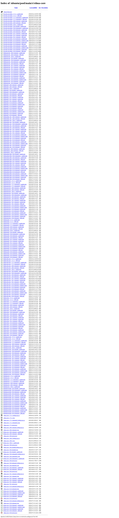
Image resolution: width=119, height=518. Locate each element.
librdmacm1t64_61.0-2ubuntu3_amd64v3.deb (15, 402)
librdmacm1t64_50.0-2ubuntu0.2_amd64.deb (15, 390)
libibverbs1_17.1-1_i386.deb (11, 299)
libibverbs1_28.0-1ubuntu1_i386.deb (13, 307)
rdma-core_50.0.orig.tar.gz (10, 460)
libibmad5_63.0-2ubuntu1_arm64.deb (13, 113)
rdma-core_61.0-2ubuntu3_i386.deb (13, 496)
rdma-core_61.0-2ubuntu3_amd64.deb (13, 491)
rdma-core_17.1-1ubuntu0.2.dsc (12, 422)
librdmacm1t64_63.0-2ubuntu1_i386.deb (14, 413)
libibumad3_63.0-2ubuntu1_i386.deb (13, 257)
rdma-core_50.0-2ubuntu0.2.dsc (12, 456)
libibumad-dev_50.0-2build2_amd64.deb (14, 193)
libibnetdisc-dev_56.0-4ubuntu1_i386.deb (14, 127)
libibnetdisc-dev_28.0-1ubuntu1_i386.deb (14, 118)
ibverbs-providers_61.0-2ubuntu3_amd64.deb (15, 39)
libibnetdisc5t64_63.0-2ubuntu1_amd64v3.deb (16, 175)
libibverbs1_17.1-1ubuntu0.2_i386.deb (14, 303)
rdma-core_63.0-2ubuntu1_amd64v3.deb (14, 507)
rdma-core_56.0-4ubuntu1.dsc (11, 465)
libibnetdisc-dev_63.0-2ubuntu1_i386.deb (14, 147)
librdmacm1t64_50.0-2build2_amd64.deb (14, 388)
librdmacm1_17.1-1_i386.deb (11, 378)
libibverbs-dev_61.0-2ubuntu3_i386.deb (14, 289)
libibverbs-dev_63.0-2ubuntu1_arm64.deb (14, 294)
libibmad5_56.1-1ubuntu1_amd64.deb (13, 97)
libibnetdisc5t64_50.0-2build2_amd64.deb (14, 154)
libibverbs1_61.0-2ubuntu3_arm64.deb (14, 326)
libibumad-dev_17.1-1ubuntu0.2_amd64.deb (15, 184)
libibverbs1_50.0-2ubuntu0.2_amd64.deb (14, 312)
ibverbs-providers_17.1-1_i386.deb (13, 15)
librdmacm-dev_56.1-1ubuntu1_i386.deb (14, 360)
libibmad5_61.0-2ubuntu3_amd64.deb (13, 102)
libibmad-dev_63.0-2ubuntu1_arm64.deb (14, 81)
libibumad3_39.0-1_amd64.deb (12, 230)
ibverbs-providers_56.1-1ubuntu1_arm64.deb (15, 35)
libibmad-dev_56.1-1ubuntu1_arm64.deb (14, 67)
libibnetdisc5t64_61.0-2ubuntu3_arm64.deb (15, 170)
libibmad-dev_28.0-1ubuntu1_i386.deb (14, 55)
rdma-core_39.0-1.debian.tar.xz (12, 438)
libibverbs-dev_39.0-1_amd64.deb (12, 269)
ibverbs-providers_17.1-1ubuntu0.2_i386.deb (15, 19)
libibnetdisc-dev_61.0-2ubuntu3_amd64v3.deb (16, 136)
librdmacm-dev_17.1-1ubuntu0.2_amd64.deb (15, 340)
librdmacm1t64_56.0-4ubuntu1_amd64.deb (15, 392)
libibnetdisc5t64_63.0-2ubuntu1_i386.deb (14, 179)
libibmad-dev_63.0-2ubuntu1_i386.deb (14, 83)
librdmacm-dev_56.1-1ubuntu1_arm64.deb (15, 358)
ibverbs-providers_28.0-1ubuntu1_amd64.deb (15, 21)
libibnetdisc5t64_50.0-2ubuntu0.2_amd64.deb (15, 156)
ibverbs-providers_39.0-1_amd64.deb (13, 24)
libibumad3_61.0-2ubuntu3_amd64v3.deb (14, 246)
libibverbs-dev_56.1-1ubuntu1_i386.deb (14, 282)
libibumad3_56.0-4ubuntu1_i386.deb (13, 237)
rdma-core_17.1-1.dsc (9, 418)
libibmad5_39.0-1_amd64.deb (11, 88)
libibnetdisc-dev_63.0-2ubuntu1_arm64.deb (15, 145)
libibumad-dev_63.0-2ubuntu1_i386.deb (14, 218)
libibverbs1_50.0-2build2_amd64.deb (13, 310)
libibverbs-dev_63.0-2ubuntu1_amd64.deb (14, 291)
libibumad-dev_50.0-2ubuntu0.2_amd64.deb (15, 195)
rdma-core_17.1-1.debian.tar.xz (12, 415)
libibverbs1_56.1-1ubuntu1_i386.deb (13, 321)
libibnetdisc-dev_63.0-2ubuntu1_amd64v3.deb (16, 143)
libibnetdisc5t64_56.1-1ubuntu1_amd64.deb (15, 161)
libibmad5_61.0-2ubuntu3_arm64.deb (13, 106)
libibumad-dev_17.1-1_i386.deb (12, 182)
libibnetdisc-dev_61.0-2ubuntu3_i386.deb (14, 140)
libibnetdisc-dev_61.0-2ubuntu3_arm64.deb (15, 138)
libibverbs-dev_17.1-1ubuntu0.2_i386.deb (14, 264)
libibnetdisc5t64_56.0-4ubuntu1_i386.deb (14, 159)
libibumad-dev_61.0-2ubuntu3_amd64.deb (15, 205)
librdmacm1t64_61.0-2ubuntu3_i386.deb (14, 406)
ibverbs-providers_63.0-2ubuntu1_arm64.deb (15, 49)
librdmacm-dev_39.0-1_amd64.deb (13, 347)
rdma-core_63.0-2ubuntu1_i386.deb (13, 510)
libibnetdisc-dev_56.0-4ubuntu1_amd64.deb (15, 126)
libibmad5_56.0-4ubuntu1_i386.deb (13, 95)
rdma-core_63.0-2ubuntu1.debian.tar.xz (14, 501)
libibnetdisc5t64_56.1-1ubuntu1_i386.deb (14, 165)
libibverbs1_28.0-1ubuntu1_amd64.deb (14, 305)
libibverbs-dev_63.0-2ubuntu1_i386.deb (14, 296)
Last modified (33, 7)
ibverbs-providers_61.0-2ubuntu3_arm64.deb (15, 42)
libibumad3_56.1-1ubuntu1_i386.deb (13, 243)
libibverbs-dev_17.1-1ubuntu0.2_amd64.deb (15, 262)
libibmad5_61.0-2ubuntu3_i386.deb (13, 108)
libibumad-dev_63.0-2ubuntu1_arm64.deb (14, 216)
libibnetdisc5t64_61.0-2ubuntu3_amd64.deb (15, 166)
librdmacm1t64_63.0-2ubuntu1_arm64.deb (15, 411)
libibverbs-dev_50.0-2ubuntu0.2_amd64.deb (15, 273)
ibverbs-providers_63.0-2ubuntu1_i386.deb (15, 51)
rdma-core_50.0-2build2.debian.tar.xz (13, 447)
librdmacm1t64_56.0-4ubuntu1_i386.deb (14, 394)
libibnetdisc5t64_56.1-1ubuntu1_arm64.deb (15, 163)
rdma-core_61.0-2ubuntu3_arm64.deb (13, 494)
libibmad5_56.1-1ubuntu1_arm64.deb (13, 99)
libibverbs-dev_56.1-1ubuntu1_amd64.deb (14, 278)
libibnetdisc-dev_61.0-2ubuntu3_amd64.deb (15, 134)
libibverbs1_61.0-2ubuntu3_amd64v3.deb (14, 324)
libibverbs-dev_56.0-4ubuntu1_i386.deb (14, 276)
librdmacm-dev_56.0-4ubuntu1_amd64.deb (15, 353)
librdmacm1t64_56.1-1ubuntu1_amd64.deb (15, 395)
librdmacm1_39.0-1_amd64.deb (12, 386)
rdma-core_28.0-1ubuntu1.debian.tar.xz (14, 427)
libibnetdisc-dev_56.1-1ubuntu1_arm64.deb (15, 131)
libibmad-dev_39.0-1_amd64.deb (12, 56)
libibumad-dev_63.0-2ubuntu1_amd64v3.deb (15, 214)
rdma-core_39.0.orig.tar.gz (10, 445)
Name (16, 7)
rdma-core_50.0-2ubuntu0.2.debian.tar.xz (14, 454)
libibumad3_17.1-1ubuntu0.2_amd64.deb (14, 223)
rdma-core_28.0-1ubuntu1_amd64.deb (13, 432)
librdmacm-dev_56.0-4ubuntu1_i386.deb (14, 354)
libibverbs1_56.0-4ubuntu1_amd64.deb (14, 314)
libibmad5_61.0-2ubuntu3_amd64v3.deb (14, 104)
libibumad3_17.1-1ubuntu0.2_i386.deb (14, 225)
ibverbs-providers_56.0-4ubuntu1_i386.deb (15, 31)
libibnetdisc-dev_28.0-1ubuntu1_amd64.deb (15, 117)
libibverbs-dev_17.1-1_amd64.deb (12, 259)
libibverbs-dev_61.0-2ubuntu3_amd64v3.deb (15, 285)
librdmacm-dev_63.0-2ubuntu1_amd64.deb (15, 369)
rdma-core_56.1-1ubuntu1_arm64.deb (13, 480)
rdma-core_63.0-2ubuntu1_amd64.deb (13, 505)
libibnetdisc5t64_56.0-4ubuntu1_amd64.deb (15, 157)
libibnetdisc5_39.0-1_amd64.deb (12, 152)
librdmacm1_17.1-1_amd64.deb (12, 376)
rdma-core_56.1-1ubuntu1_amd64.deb (13, 478)
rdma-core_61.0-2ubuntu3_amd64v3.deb (14, 492)
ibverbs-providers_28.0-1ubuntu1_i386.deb (15, 23)
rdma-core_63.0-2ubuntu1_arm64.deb (13, 509)
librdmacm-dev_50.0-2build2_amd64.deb (14, 349)
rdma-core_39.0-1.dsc (9, 441)
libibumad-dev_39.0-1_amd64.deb (12, 191)
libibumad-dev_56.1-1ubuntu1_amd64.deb (15, 200)
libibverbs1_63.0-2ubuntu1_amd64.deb (14, 330)
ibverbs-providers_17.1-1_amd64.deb (13, 14)
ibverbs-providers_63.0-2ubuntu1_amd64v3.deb (16, 47)
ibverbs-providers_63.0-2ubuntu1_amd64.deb (15, 46)
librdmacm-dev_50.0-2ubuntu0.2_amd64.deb (15, 351)
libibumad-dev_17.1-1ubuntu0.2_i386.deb (14, 186)
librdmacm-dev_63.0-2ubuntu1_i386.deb (14, 374)
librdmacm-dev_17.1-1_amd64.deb (13, 337)
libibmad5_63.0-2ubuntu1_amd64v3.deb (14, 111)
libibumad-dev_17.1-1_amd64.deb (12, 181)
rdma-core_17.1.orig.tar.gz (10, 425)
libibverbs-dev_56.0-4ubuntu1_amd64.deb (14, 275)
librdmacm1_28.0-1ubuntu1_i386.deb (13, 385)
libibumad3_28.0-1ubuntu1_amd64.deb (14, 227)
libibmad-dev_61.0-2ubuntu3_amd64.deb (14, 70)
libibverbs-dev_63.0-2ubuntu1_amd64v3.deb (15, 292)
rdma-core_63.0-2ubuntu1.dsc (11, 503)
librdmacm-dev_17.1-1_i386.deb (12, 339)
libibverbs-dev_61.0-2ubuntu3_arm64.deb (14, 287)
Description (44, 7)
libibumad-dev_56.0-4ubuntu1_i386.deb (14, 198)
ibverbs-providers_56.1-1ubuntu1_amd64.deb (15, 33)
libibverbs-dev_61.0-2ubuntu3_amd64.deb (14, 283)
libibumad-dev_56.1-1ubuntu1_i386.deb (14, 204)
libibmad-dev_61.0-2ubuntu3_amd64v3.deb (15, 72)
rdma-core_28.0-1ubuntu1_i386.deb (13, 434)
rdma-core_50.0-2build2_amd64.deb (13, 452)
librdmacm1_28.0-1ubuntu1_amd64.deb (14, 383)
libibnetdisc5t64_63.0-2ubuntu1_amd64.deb (15, 173)
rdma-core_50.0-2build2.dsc (11, 450)
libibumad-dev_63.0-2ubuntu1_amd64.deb (15, 212)
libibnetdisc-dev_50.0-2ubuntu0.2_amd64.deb (15, 124)
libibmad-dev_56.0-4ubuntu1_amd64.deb (14, 62)
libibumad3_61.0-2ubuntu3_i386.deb (13, 250)
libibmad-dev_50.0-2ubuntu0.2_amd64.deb (15, 60)
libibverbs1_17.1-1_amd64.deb (12, 298)
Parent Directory (8, 12)
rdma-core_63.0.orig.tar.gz (10, 512)
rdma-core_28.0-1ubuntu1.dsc (11, 430)
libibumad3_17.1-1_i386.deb (11, 221)
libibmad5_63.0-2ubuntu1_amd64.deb (13, 110)
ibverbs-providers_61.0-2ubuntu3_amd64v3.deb (16, 40)
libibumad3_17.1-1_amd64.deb (12, 220)
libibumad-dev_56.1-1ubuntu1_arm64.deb (14, 202)
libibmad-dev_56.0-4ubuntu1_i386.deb (14, 63)
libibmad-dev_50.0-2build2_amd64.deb (14, 58)
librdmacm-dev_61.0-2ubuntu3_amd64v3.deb (15, 363)
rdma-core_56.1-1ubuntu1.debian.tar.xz (14, 474)
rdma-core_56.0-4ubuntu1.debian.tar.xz (14, 463)
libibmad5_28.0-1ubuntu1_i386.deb (13, 86)
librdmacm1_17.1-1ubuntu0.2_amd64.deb (14, 379)
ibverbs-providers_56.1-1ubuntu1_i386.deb (15, 37)
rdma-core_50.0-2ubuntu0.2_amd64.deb (14, 458)
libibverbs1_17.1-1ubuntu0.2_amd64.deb (14, 301)
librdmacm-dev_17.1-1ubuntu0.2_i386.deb (15, 342)
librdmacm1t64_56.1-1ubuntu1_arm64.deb (15, 397)
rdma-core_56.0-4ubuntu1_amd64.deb (13, 467)
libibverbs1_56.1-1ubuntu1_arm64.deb (14, 319)
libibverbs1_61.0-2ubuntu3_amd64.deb (14, 323)
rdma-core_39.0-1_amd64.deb (11, 443)
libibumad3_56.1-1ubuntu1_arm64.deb (14, 241)
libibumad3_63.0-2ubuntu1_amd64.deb (14, 252)
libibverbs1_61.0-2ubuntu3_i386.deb (13, 328)
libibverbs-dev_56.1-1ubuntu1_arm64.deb (14, 280)
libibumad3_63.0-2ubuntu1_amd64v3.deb (14, 253)
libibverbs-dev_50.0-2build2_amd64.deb (14, 271)
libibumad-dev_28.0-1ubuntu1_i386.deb (14, 189)
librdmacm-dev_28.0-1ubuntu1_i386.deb (14, 346)
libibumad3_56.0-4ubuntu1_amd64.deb (14, 236)
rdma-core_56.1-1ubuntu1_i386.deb (13, 482)
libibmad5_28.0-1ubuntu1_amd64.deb (13, 85)
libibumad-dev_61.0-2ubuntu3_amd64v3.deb (15, 207)
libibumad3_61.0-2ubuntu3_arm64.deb (14, 248)
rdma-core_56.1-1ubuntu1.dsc (11, 476)
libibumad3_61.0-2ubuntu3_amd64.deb (14, 244)
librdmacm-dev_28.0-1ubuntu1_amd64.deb (15, 344)
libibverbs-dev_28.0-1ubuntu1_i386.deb (14, 268)
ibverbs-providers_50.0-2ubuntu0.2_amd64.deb (16, 28)
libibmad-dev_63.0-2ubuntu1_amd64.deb (14, 78)
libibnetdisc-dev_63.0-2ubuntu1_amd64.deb (15, 141)
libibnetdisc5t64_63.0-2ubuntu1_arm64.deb (15, 177)
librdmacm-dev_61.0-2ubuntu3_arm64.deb (15, 365)
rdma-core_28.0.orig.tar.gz (10, 436)
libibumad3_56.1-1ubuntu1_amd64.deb (14, 239)
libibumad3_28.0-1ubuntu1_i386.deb (13, 228)
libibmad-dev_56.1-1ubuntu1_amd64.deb (14, 65)
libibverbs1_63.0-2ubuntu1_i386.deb (13, 335)
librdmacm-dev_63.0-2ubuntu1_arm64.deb (15, 372)
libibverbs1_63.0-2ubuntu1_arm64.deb (14, 333)
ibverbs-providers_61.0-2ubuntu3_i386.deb (15, 44)
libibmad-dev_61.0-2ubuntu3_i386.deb (14, 76)
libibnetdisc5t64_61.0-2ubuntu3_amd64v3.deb (16, 168)
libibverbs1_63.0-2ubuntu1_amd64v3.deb (14, 331)
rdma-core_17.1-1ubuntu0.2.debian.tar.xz (14, 420)
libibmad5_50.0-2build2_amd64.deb (13, 90)
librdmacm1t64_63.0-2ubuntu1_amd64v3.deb (15, 410)
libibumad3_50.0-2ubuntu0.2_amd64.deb (14, 234)
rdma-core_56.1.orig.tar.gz (10, 484)
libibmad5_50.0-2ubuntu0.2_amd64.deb (14, 92)
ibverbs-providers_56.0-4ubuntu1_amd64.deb (15, 30)
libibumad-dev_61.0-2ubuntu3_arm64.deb (14, 209)
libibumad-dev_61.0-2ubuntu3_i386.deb (14, 211)
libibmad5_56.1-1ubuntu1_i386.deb (13, 101)
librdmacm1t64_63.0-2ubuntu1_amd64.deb (15, 408)
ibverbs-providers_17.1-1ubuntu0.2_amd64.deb (16, 17)
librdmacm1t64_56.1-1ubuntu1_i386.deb (14, 399)
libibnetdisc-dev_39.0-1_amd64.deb (13, 120)
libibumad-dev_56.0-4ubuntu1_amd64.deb (15, 197)
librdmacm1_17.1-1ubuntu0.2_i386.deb (14, 381)
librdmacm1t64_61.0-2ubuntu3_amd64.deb (15, 401)
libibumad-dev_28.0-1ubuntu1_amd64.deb (15, 188)
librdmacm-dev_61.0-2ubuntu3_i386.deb (14, 367)
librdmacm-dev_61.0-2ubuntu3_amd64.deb (15, 362)
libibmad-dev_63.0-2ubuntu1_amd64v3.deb (15, 79)
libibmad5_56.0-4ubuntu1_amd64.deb (13, 94)
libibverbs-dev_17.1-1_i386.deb (12, 260)
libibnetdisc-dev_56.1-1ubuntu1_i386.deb (14, 133)
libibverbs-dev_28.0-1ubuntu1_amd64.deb (14, 266)
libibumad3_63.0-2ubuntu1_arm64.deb (14, 255)
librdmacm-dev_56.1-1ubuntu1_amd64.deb (15, 356)
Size (40, 7)
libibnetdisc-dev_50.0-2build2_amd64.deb (14, 122)
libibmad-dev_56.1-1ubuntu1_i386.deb (14, 69)
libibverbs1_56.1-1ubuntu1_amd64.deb (14, 317)
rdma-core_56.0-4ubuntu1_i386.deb (13, 469)
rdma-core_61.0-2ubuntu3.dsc (11, 489)
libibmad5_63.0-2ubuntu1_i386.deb (13, 115)
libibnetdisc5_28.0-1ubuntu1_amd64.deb (14, 149)
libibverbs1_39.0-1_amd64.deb (12, 308)
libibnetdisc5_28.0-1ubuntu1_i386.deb (13, 150)
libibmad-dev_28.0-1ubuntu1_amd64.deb (14, 53)
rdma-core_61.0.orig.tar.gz (10, 498)
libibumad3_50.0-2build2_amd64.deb (13, 232)
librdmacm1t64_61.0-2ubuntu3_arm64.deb (15, 404)
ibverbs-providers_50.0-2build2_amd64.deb (15, 26)
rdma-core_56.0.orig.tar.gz (10, 471)
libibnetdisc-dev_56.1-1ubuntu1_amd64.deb (15, 129)
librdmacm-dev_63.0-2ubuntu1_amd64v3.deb (15, 370)
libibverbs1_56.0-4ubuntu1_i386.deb (13, 315)
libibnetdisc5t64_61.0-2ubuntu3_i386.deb (14, 172)
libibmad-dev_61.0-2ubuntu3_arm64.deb (14, 74)
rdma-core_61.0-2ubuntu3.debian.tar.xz (14, 486)
